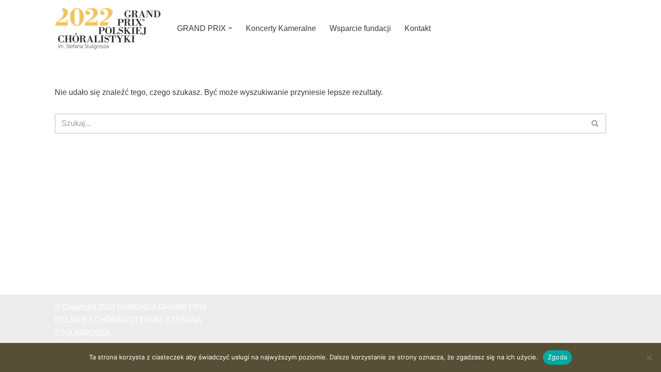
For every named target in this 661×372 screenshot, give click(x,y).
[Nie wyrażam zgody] (649, 357)
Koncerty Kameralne (281, 28)
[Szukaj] (595, 123)
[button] (230, 28)
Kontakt (418, 28)
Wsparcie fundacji (360, 28)
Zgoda (557, 357)
